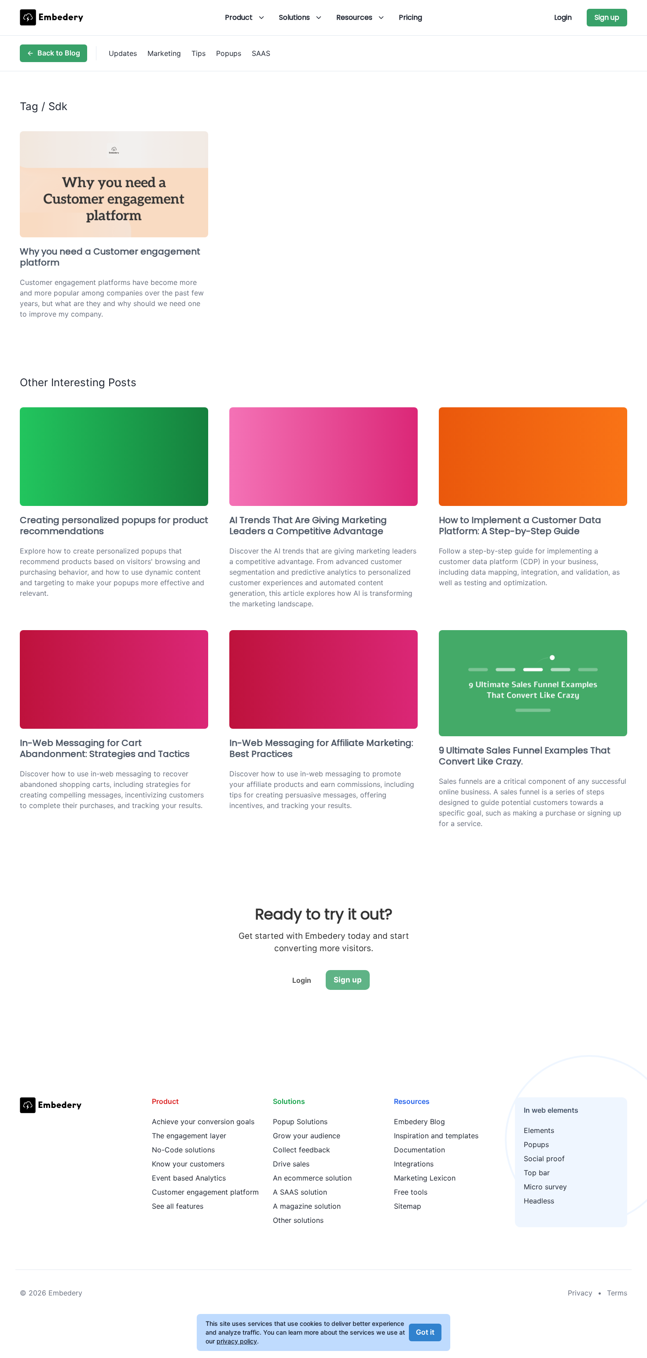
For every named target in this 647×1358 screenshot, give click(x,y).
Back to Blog (58, 52)
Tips (198, 53)
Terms (617, 1292)
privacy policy (237, 1341)
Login (563, 17)
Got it (425, 1332)
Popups (228, 53)
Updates (123, 53)
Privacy (580, 1292)
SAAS (261, 53)
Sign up (607, 17)
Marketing (164, 53)
